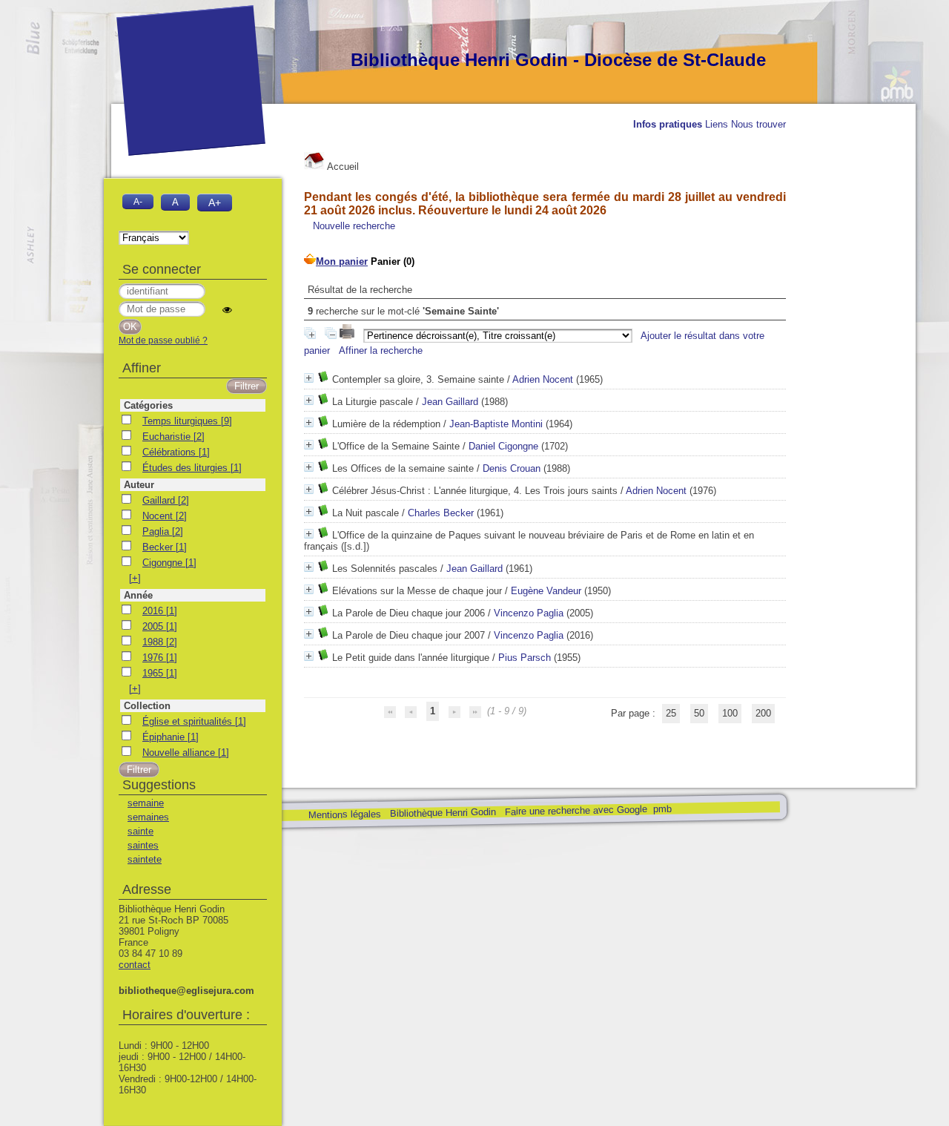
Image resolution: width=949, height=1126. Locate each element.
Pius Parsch (524, 657)
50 (699, 713)
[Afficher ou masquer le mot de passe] (227, 310)
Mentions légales (344, 815)
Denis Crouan (511, 468)
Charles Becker (441, 512)
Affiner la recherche (381, 350)
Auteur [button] (139, 484)
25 (671, 713)
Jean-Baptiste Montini (496, 423)
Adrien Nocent (542, 379)
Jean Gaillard (450, 401)
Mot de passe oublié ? (163, 340)
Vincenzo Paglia (528, 613)
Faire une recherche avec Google (575, 810)
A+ (214, 202)
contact (135, 964)
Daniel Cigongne (503, 446)
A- (137, 201)
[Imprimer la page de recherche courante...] (348, 335)
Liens (716, 124)
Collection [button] (147, 705)
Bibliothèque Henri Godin (442, 812)
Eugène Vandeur (546, 590)
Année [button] (138, 595)
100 (730, 713)
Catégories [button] (148, 405)
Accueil (342, 166)
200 (763, 713)
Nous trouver (758, 124)
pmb (661, 808)
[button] (135, 578)
